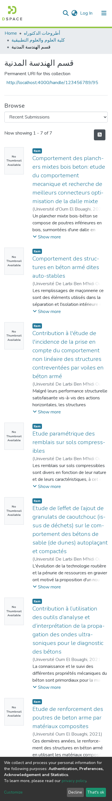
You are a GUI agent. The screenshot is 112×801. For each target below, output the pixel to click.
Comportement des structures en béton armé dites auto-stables (65, 267)
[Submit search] (65, 13)
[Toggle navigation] (104, 13)
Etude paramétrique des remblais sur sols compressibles (68, 442)
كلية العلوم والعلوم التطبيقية (38, 40)
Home (11, 33)
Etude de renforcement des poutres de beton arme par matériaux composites (67, 717)
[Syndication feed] (99, 134)
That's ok (95, 792)
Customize (13, 792)
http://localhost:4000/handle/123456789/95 (52, 82)
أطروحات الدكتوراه (42, 33)
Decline (75, 792)
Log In (87, 13)
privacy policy (74, 780)
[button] (74, 13)
